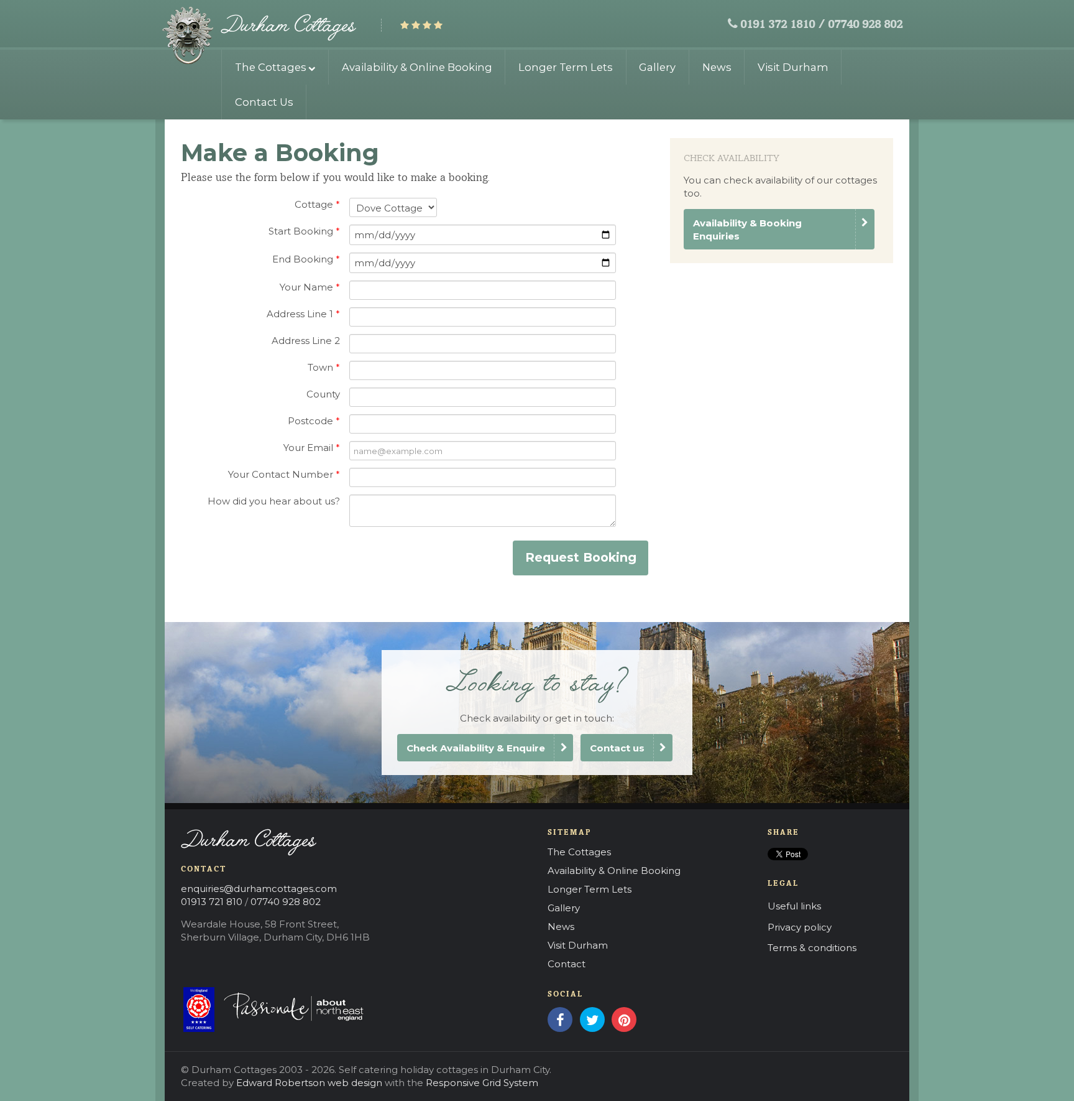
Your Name (310, 287)
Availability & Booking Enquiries (747, 229)
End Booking (306, 259)
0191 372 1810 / (782, 25)
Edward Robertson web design (309, 1083)
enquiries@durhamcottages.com (259, 888)
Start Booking (304, 231)
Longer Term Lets (565, 67)
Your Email (311, 447)
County (323, 394)
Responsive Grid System (482, 1083)
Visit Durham (793, 67)
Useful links (794, 906)
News (717, 67)
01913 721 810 (211, 902)
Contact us (617, 748)
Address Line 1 (303, 314)
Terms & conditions (812, 948)
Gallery (657, 67)
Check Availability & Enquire (475, 748)
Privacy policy (800, 927)
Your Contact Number (284, 474)
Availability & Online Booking (417, 67)
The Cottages (270, 67)
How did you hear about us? (274, 501)
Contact (566, 964)
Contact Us (264, 102)
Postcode (314, 421)
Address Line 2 (306, 340)
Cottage (317, 204)
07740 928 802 (865, 25)
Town (324, 367)
